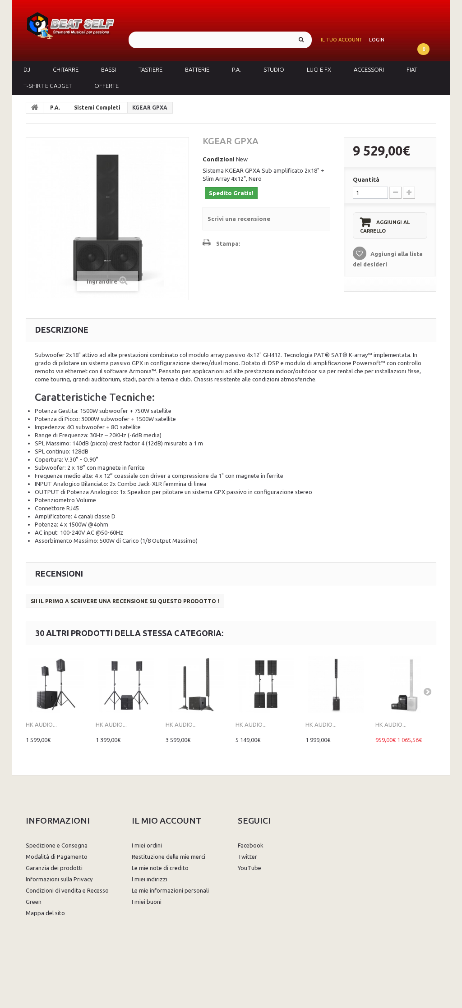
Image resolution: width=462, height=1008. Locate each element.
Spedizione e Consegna (57, 845)
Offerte (106, 85)
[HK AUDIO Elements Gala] (196, 684)
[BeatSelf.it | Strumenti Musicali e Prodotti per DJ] (70, 24)
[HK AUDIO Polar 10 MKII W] (405, 684)
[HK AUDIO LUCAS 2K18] (56, 684)
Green (34, 901)
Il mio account (167, 820)
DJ (26, 69)
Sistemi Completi (97, 107)
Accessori (369, 69)
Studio (273, 69)
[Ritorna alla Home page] (34, 107)
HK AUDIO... (41, 724)
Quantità (366, 179)
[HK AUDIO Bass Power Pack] (266, 684)
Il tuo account (341, 39)
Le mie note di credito (160, 868)
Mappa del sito (45, 913)
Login (376, 39)
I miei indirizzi (149, 879)
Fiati (413, 69)
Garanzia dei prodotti (54, 868)
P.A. (236, 69)
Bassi (108, 69)
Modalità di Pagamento (57, 856)
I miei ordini (147, 845)
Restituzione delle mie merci (168, 856)
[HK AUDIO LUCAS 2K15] (126, 684)
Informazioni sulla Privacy (59, 879)
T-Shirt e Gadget (47, 85)
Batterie (197, 69)
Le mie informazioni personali (170, 890)
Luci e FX (319, 69)
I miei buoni (147, 901)
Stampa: (228, 243)
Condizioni (219, 159)
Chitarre (66, 69)
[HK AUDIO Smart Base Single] (335, 684)
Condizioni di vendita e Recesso (67, 890)
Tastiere (150, 69)
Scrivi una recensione (239, 218)
